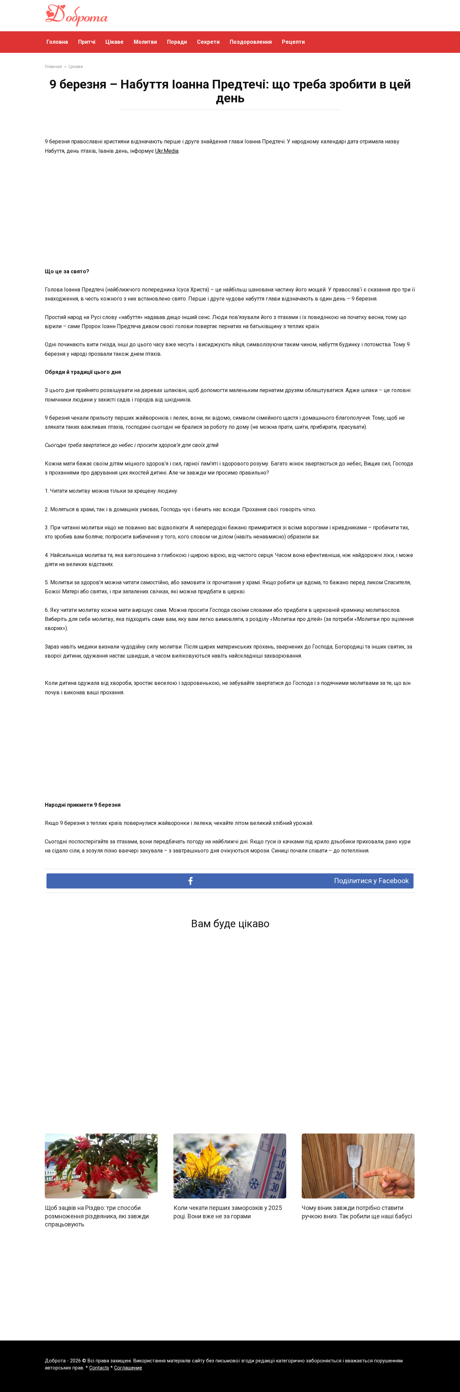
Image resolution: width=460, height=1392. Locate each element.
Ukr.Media (166, 151)
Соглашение (128, 1368)
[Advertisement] (230, 212)
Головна (57, 42)
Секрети (208, 42)
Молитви (145, 42)
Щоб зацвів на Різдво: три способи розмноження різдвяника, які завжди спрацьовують (97, 1216)
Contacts (99, 1368)
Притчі (86, 42)
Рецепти (293, 42)
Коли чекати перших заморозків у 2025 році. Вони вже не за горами (227, 1212)
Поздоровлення (251, 42)
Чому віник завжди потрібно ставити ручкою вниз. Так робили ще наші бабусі (357, 1212)
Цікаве (114, 42)
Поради (177, 42)
